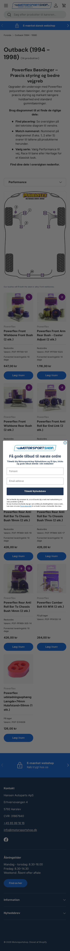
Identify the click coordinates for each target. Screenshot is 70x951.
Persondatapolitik (25, 506)
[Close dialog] (65, 442)
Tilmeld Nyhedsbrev (35, 491)
